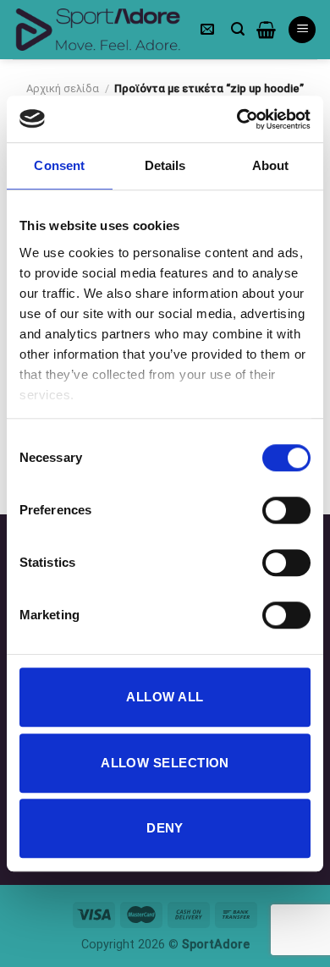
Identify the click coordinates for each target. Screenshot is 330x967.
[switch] (286, 510)
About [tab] (270, 165)
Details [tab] (165, 165)
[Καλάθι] (266, 29)
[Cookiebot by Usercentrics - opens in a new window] (237, 119)
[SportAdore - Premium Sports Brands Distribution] (98, 30)
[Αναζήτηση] (238, 29)
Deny (165, 828)
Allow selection (165, 762)
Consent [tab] (59, 165)
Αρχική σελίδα (62, 88)
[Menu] (302, 30)
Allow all (164, 697)
